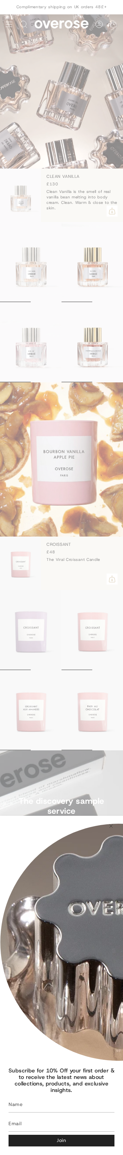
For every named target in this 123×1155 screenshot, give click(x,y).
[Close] (111, 826)
